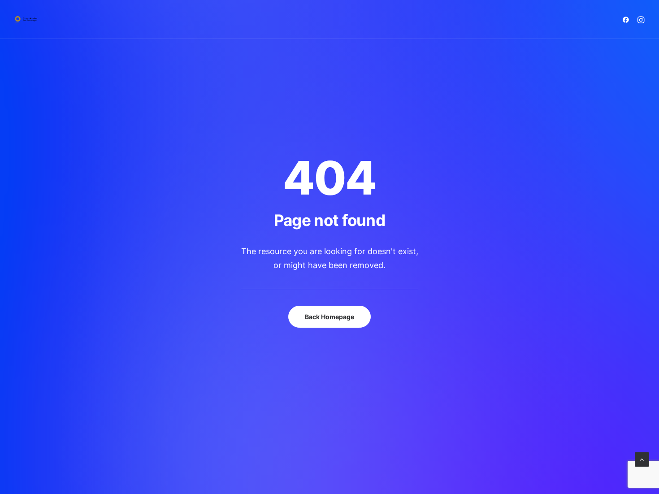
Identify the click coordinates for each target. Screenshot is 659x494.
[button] (627, 19)
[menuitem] (627, 19)
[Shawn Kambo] (26, 19)
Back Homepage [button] (329, 317)
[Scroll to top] (642, 459)
